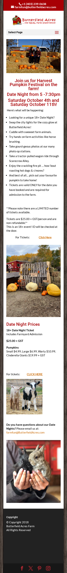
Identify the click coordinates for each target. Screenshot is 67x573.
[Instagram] (48, 568)
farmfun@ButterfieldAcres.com (25, 432)
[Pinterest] (39, 568)
